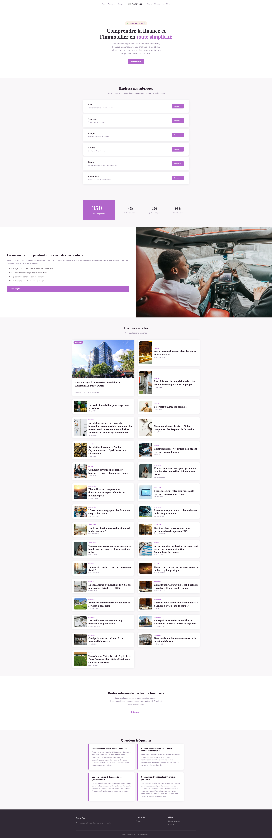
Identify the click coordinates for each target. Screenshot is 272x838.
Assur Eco (135, 3)
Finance (157, 4)
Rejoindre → (136, 712)
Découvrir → (136, 61)
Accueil (138, 821)
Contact (171, 825)
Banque (120, 4)
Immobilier (166, 4)
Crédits (149, 4)
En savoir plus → (16, 289)
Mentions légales (174, 821)
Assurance (111, 4)
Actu (103, 4)
